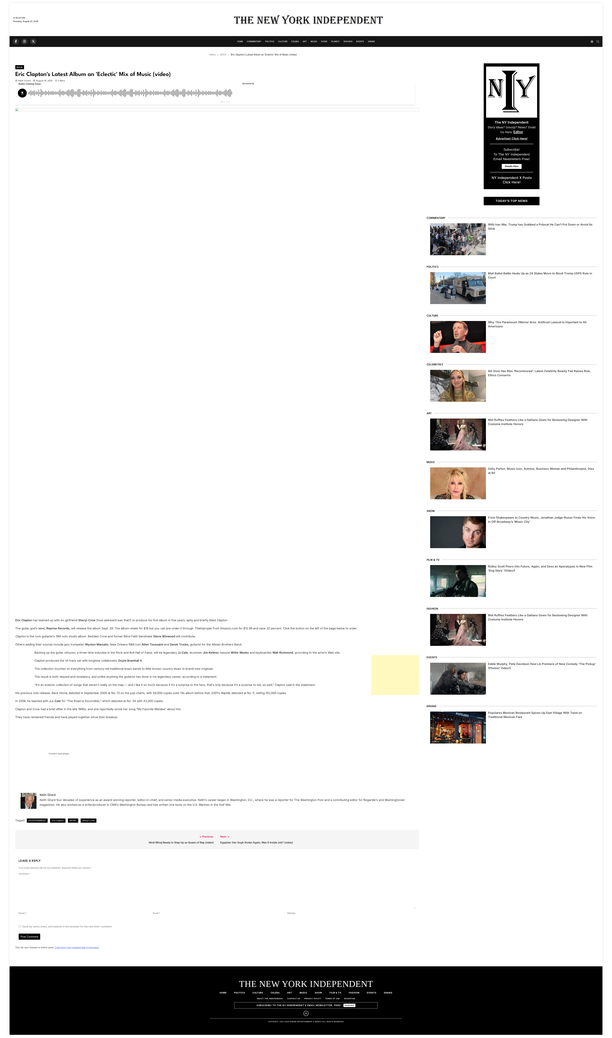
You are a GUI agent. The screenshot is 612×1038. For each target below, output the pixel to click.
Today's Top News (512, 201)
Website (291, 913)
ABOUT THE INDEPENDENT (270, 998)
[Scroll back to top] (306, 1013)
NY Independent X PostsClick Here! (512, 180)
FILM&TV (335, 41)
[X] (33, 41)
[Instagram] (25, 41)
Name (23, 913)
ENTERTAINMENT (37, 820)
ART (305, 41)
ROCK (20, 67)
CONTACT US (293, 998)
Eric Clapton (58, 820)
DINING (371, 41)
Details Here (349, 1005)
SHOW (324, 41)
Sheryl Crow (88, 820)
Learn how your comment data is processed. (77, 947)
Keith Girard (24, 80)
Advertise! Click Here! (512, 138)
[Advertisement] (395, 675)
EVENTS (360, 41)
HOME (240, 41)
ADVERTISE (349, 998)
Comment (24, 873)
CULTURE (282, 41)
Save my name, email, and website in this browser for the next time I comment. (67, 926)
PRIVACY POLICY (312, 998)
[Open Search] (598, 41)
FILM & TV (335, 992)
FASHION (348, 41)
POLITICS (269, 41)
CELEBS (295, 41)
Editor (518, 132)
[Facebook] (16, 41)
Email (156, 913)
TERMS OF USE (332, 998)
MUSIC (314, 41)
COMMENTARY (254, 41)
